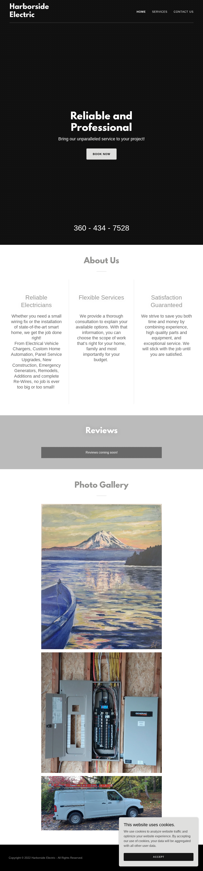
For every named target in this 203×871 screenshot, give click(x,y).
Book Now (101, 154)
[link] (42, 16)
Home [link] (141, 11)
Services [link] (159, 11)
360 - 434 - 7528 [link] (101, 228)
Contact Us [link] (183, 11)
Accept (158, 856)
